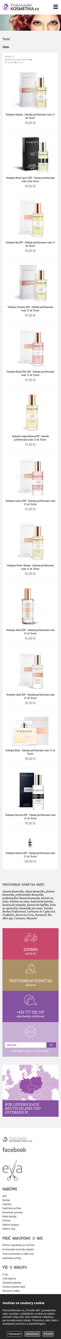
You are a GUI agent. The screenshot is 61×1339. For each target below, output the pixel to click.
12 (19, 62)
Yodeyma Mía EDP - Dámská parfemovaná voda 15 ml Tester (30, 227)
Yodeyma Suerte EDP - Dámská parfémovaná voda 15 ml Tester (30, 485)
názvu (13, 59)
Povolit (48, 1334)
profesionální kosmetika (22, 1140)
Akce (4, 1196)
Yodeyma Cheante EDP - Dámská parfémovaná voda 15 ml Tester (30, 291)
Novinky (6, 1200)
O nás (5, 1274)
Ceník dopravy (9, 1278)
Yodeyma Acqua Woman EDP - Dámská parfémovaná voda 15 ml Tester (30, 420)
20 (15, 62)
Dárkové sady (8, 1228)
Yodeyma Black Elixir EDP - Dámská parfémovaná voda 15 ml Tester (30, 356)
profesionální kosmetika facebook (14, 1149)
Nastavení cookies (11, 1290)
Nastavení (15, 1334)
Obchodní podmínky (11, 1282)
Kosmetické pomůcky (12, 1212)
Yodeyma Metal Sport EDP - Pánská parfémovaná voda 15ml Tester (30, 162)
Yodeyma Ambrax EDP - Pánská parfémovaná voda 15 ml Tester (30, 851)
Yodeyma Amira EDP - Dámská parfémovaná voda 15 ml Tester (30, 614)
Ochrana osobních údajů (13, 1286)
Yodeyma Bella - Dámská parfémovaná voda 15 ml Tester (30, 739)
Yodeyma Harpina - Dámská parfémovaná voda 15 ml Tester (30, 99)
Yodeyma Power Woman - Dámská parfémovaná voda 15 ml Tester (30, 550)
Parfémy (6, 1220)
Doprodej (6, 1204)
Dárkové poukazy (10, 1224)
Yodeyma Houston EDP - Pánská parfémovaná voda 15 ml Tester (30, 799)
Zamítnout (32, 1334)
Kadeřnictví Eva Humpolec (12, 1170)
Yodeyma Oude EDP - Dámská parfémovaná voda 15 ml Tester (30, 679)
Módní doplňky (9, 1216)
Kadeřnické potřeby (11, 1208)
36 (22, 62)
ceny (30, 59)
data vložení (22, 59)
